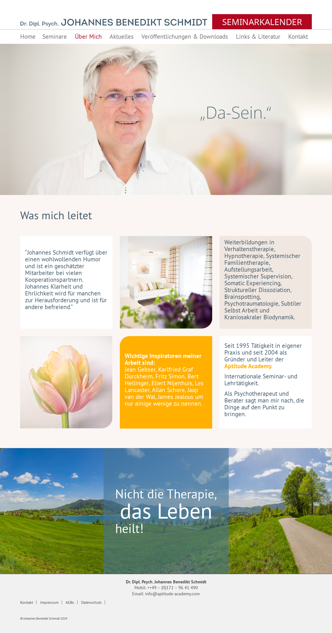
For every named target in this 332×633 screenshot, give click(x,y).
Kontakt (298, 36)
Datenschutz (91, 602)
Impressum (49, 602)
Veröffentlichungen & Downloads (184, 36)
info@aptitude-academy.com (172, 593)
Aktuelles (122, 36)
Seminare (54, 36)
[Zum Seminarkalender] (262, 21)
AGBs (70, 602)
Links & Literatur (258, 36)
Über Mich (88, 36)
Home (27, 36)
